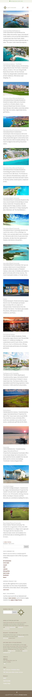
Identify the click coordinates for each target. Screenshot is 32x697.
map (4, 663)
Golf (4, 567)
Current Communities (10, 627)
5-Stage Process (11, 651)
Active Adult (6, 563)
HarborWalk (6, 447)
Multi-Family (6, 573)
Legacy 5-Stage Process (16, 600)
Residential (6, 575)
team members (12, 598)
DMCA (4, 678)
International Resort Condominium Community (15, 130)
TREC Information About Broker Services (13, 672)
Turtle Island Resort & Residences (11, 31)
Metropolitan (6, 571)
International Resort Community (11, 198)
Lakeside (5, 569)
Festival (5, 299)
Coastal (5, 565)
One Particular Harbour (9, 334)
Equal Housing (6, 681)
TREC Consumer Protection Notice (11, 669)
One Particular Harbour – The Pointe (12, 64)
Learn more (6, 589)
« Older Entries (7, 542)
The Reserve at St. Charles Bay (11, 373)
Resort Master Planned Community (12, 523)
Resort (4, 577)
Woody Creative (23, 694)
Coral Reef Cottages (8, 486)
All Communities (7, 561)
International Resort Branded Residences (13, 98)
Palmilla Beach (7, 410)
